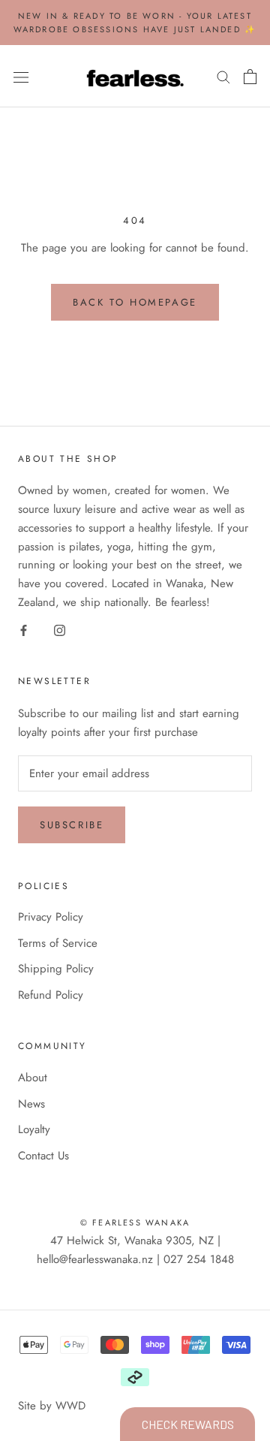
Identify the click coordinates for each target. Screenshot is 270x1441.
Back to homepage (135, 302)
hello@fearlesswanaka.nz (95, 1259)
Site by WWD (52, 1405)
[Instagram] (59, 629)
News (31, 1104)
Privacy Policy (50, 917)
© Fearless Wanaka (135, 1222)
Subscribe (72, 825)
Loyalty (34, 1129)
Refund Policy (50, 995)
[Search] (223, 76)
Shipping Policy (56, 968)
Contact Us (43, 1155)
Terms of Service (58, 943)
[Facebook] (23, 629)
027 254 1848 (199, 1259)
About (32, 1077)
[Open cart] (250, 76)
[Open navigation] (21, 77)
